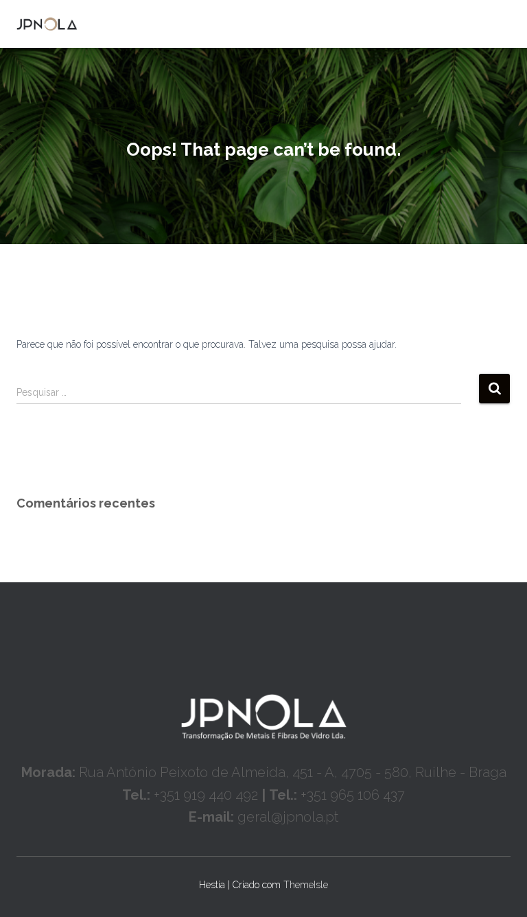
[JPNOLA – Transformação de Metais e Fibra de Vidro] (52, 24)
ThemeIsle (305, 884)
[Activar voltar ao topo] (499, 889)
